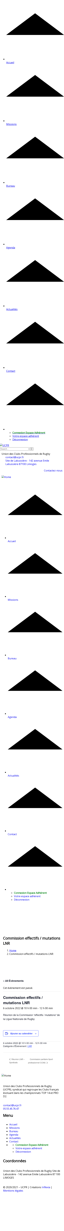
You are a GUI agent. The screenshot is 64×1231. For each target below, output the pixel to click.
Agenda (13, 1134)
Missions (14, 1128)
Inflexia (46, 1187)
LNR (29, 1046)
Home (12, 950)
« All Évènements (13, 981)
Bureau (13, 1131)
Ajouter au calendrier (21, 1033)
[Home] (6, 477)
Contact (13, 1141)
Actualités (15, 1138)
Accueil (13, 1124)
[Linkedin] (15, 1199)
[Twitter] (7, 1199)
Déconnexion (20, 439)
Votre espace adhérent (25, 436)
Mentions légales (13, 1190)
